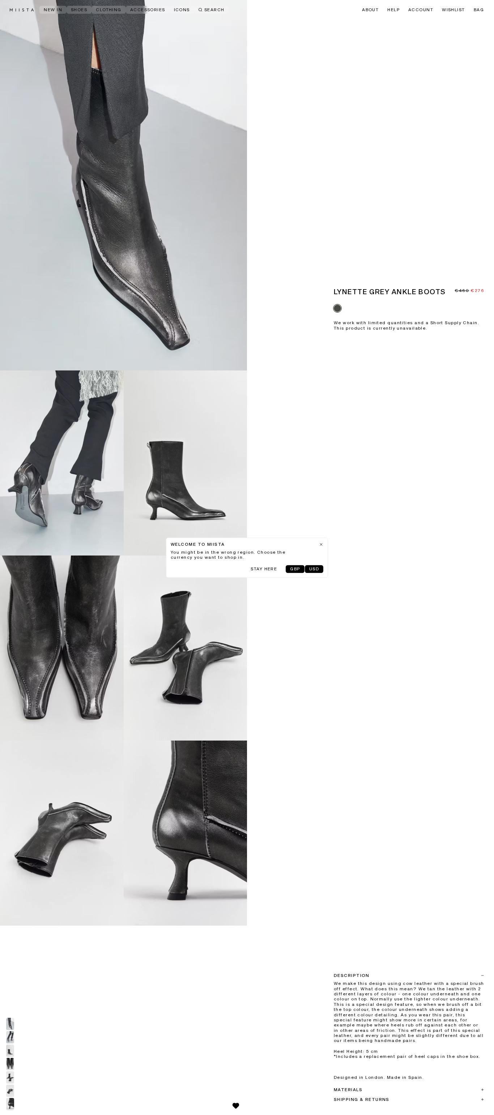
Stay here (264, 569)
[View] (123, 185)
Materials (348, 1090)
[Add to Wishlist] (235, 1105)
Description (352, 976)
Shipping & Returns (361, 1100)
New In (53, 10)
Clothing (109, 10)
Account (420, 10)
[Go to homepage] (22, 10)
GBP (295, 569)
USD (314, 569)
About (370, 10)
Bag (479, 10)
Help (393, 10)
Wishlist (453, 10)
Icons (182, 10)
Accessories (147, 10)
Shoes (79, 10)
